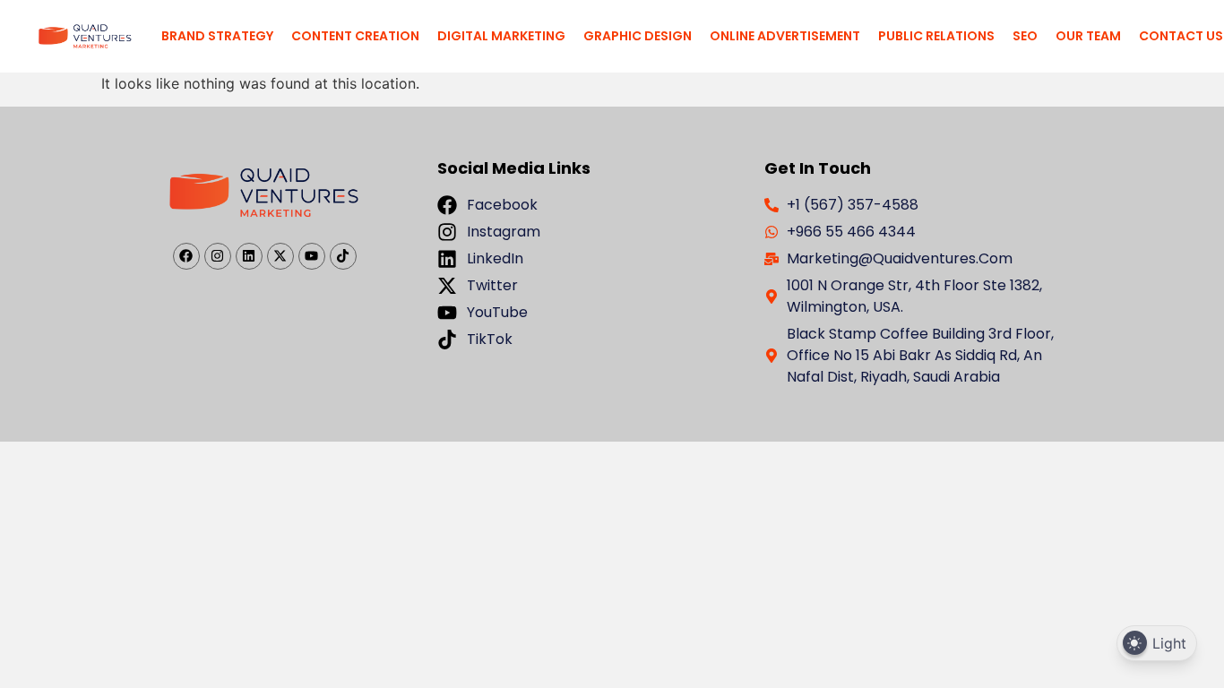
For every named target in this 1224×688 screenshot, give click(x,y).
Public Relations (936, 36)
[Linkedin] (249, 256)
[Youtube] (311, 256)
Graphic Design (637, 36)
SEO (1025, 36)
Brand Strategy (217, 36)
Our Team (1088, 36)
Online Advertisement (785, 36)
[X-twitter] (280, 256)
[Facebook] (186, 256)
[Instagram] (217, 256)
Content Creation (355, 36)
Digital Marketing (501, 36)
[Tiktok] (343, 256)
